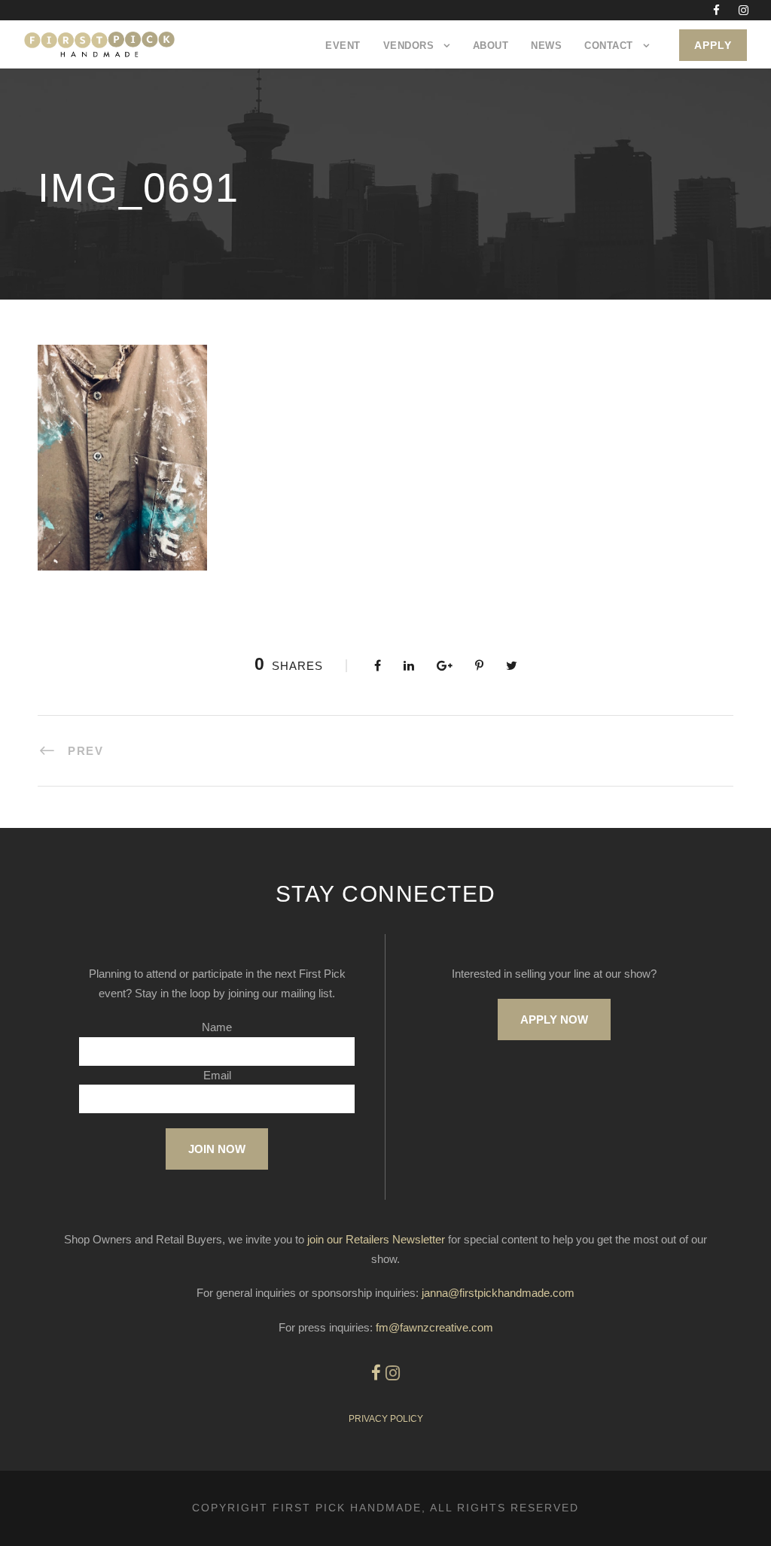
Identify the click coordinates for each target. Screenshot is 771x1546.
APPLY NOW (554, 1019)
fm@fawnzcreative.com (434, 1327)
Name (217, 1027)
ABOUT (491, 45)
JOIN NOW (216, 1149)
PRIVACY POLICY (386, 1419)
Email (217, 1075)
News (546, 45)
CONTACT (608, 45)
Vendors (408, 45)
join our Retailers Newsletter (376, 1239)
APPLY (713, 45)
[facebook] (716, 10)
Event (343, 45)
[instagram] (743, 10)
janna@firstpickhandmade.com (498, 1292)
